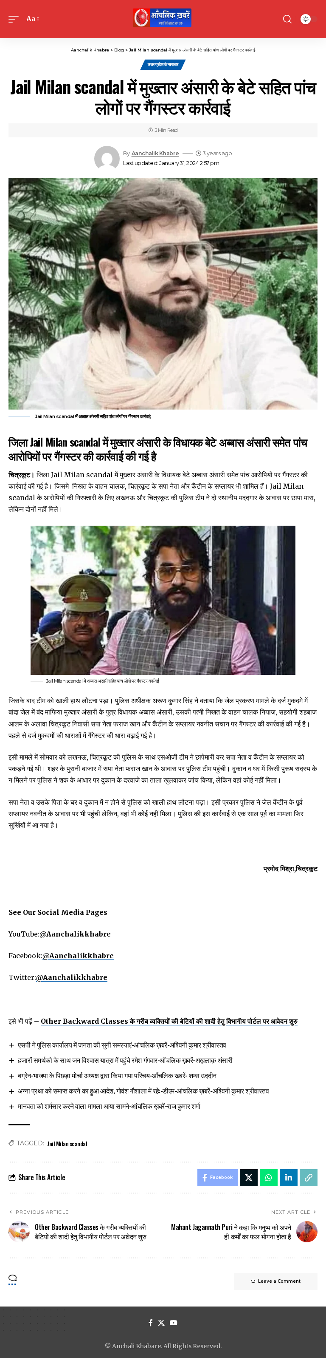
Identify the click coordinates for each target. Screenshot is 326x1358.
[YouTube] (174, 1323)
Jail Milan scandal (67, 1143)
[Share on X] (249, 1177)
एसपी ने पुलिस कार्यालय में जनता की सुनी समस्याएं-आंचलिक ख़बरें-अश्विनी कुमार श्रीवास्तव (122, 1044)
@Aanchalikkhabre (75, 934)
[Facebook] (150, 1323)
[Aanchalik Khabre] (163, 19)
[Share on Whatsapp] (269, 1177)
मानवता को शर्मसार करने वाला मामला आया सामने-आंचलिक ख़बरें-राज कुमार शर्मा (109, 1106)
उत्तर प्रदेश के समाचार (163, 64)
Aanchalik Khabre (155, 153)
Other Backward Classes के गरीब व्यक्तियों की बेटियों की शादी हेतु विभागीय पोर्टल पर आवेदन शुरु (169, 1021)
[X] (161, 1323)
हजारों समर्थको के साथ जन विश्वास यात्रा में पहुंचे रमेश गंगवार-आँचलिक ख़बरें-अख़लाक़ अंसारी (125, 1060)
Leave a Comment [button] (279, 1281)
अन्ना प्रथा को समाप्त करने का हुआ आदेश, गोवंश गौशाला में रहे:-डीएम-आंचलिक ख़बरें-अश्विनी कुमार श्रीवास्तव (143, 1090)
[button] (15, 19)
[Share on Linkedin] (289, 1177)
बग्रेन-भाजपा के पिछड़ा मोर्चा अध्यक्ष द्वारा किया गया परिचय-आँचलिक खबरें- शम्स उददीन (117, 1075)
